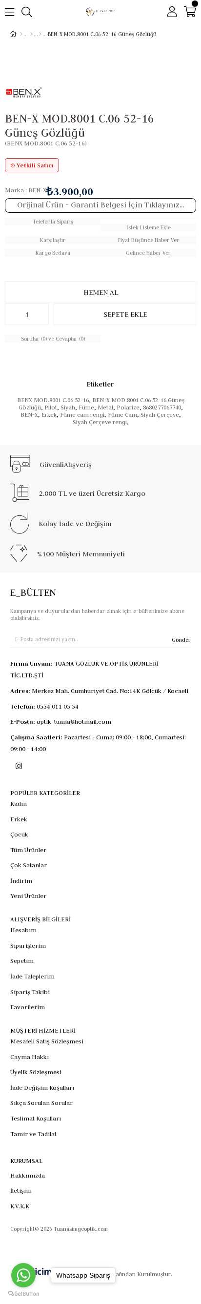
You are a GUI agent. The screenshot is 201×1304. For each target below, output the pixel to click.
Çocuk (19, 834)
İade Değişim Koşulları (42, 1087)
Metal (105, 407)
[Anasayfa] (21, 34)
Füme (86, 407)
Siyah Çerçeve (160, 414)
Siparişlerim (28, 945)
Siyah (67, 407)
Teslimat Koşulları (35, 1118)
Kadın (18, 803)
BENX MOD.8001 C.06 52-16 (53, 400)
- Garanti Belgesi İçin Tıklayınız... (100, 204)
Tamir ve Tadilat (33, 1134)
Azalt (12, 314)
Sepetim (22, 960)
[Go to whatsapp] (23, 1275)
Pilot (50, 407)
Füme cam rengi (82, 414)
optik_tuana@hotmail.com (74, 721)
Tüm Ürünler (28, 850)
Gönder (181, 639)
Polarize (128, 407)
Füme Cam (122, 414)
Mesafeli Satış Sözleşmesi (46, 1041)
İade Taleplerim (32, 976)
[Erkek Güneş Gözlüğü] (40, 34)
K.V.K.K (19, 1206)
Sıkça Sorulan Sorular (41, 1102)
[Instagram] (18, 765)
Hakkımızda (27, 1175)
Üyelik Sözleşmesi (35, 1072)
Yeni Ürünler (28, 895)
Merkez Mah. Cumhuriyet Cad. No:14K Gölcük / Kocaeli (110, 690)
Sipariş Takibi (30, 992)
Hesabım (23, 930)
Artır (41, 314)
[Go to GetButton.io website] (23, 1294)
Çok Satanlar (28, 865)
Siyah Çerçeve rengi (100, 422)
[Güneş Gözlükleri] (31, 34)
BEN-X (29, 414)
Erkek (49, 414)
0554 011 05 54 (58, 706)
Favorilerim (27, 1007)
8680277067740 (162, 407)
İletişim (21, 1190)
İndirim (21, 880)
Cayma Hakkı (29, 1056)
